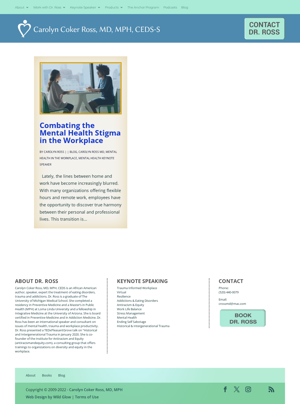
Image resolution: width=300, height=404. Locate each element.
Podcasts (170, 7)
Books (47, 375)
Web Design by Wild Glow (48, 397)
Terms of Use (87, 397)
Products (112, 7)
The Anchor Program (143, 7)
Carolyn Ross (54, 152)
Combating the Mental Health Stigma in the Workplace (80, 132)
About (19, 7)
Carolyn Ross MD (91, 152)
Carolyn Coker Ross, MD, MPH (96, 389)
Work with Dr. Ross (47, 7)
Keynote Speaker (83, 7)
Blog (184, 7)
